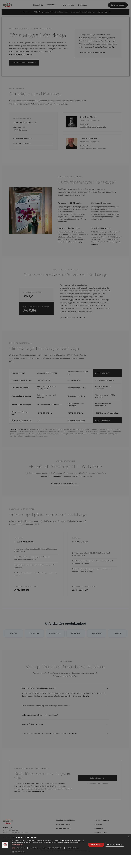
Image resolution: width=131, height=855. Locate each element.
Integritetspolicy (17, 844)
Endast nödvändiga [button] (114, 844)
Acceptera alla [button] (96, 844)
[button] (48, 852)
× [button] (128, 836)
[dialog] (65, 844)
